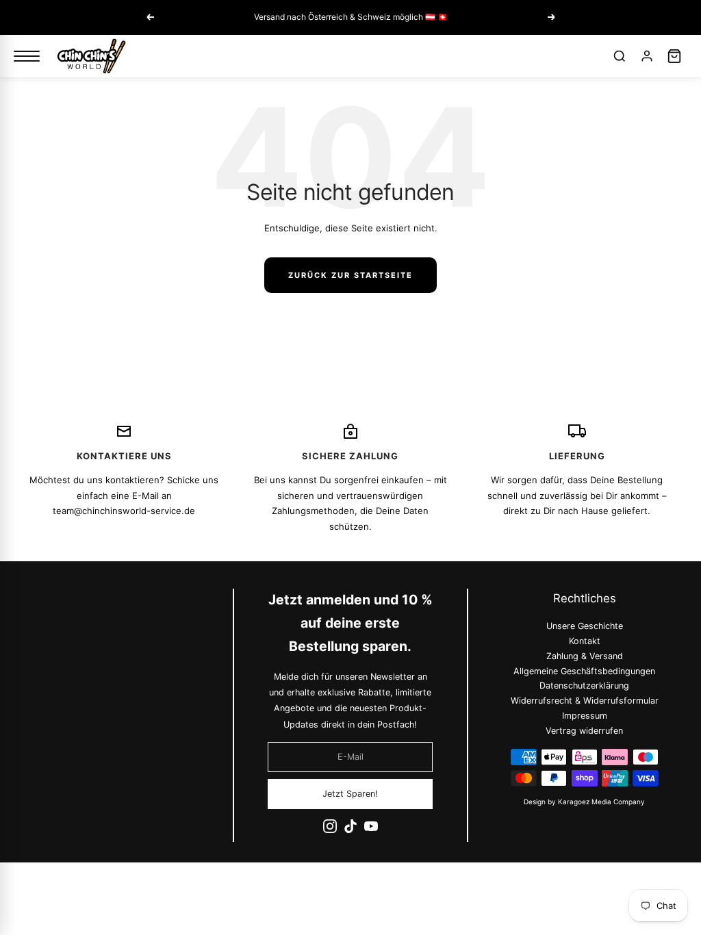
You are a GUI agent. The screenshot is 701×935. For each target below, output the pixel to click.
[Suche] (620, 56)
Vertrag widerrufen (584, 731)
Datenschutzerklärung (584, 686)
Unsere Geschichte (584, 626)
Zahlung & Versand (584, 656)
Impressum (584, 715)
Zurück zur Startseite (350, 275)
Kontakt (584, 641)
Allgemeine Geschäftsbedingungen (584, 671)
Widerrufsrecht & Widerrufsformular (584, 700)
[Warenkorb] (674, 56)
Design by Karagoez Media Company (584, 801)
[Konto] (647, 56)
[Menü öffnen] (27, 56)
